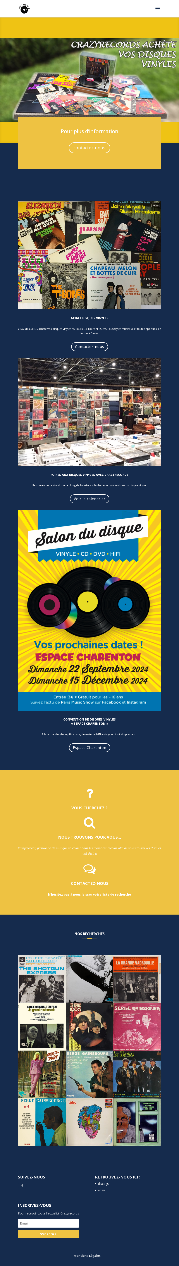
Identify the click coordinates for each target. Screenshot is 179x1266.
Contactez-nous (89, 346)
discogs (103, 1184)
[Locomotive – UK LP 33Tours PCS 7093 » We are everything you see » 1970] (137, 1122)
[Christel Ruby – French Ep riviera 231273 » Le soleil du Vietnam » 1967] (42, 1074)
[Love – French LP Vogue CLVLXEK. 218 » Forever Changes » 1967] (90, 1122)
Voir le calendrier (89, 498)
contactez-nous (89, 148)
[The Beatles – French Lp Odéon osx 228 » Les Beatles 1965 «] (90, 1027)
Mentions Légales (87, 1256)
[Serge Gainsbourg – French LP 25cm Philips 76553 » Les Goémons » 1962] (42, 1122)
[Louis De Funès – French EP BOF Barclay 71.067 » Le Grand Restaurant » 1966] (42, 1027)
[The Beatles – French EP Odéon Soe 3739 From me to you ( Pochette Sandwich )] (137, 1074)
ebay (101, 1190)
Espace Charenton (89, 747)
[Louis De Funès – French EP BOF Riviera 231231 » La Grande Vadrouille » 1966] (137, 979)
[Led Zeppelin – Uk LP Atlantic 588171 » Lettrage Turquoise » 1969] (90, 979)
